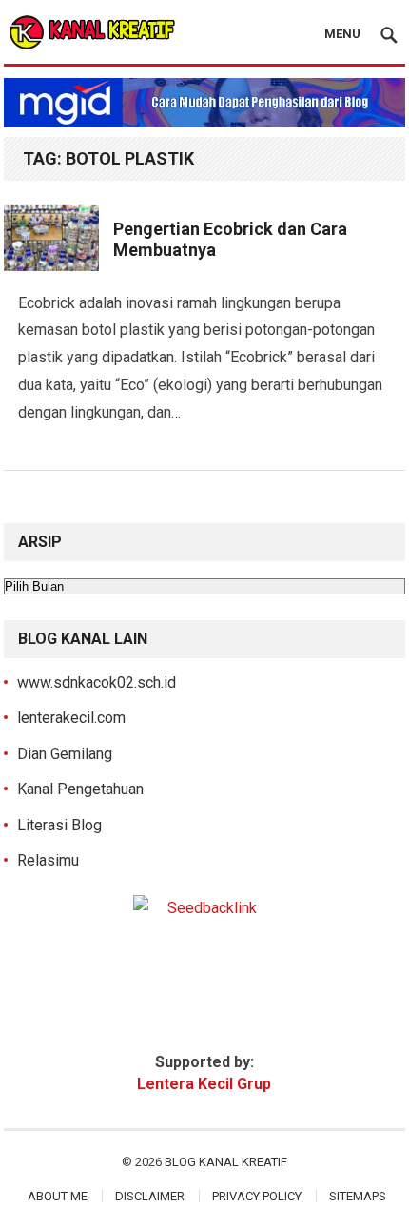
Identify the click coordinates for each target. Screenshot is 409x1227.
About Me (58, 1196)
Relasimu (48, 860)
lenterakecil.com (71, 718)
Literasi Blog (59, 825)
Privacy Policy (257, 1196)
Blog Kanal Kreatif (226, 1162)
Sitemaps (357, 1196)
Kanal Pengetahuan (80, 789)
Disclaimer (150, 1196)
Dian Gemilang (64, 754)
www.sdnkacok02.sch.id (96, 682)
